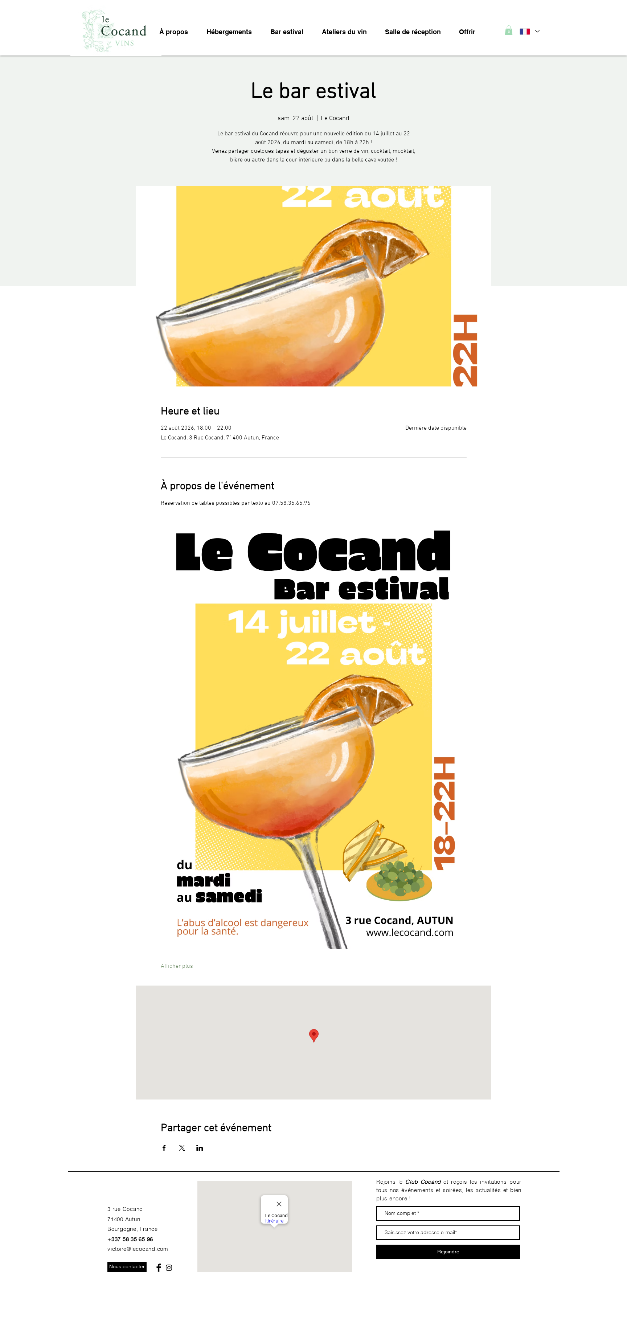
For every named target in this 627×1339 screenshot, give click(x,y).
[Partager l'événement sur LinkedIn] (199, 1148)
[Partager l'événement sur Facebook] (164, 1148)
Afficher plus (177, 966)
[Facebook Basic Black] (159, 1268)
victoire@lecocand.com (137, 1248)
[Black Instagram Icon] (169, 1268)
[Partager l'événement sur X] (182, 1148)
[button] (509, 30)
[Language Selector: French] (529, 31)
